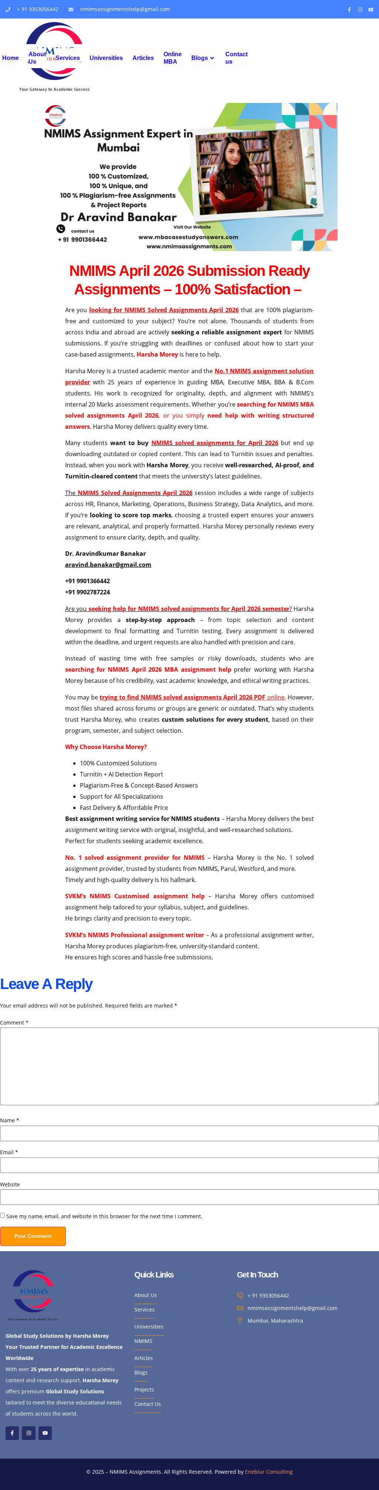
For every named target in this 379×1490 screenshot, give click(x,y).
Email (9, 1152)
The (128, 493)
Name (9, 1120)
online (192, 697)
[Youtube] (370, 9)
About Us (37, 58)
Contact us (236, 58)
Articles (143, 58)
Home (10, 58)
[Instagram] (360, 9)
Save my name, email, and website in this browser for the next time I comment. (104, 1216)
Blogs (199, 58)
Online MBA (173, 58)
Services (68, 58)
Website (10, 1184)
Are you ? (178, 609)
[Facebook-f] (349, 9)
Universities (106, 58)
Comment (14, 1022)
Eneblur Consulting (269, 1471)
